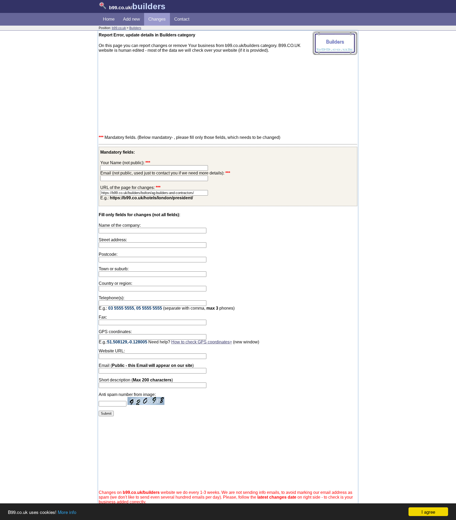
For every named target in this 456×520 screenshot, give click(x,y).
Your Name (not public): (122, 162)
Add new (131, 19)
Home (109, 19)
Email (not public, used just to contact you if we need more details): (165, 173)
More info (67, 512)
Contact (181, 19)
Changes (157, 19)
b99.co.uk (119, 28)
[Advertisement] (228, 94)
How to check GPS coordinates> (201, 342)
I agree (428, 511)
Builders (135, 28)
